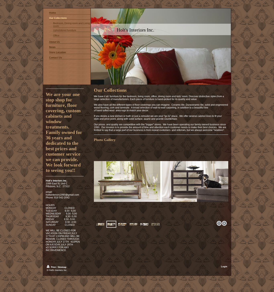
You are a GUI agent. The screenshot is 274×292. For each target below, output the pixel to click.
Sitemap (62, 267)
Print (53, 267)
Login (224, 266)
